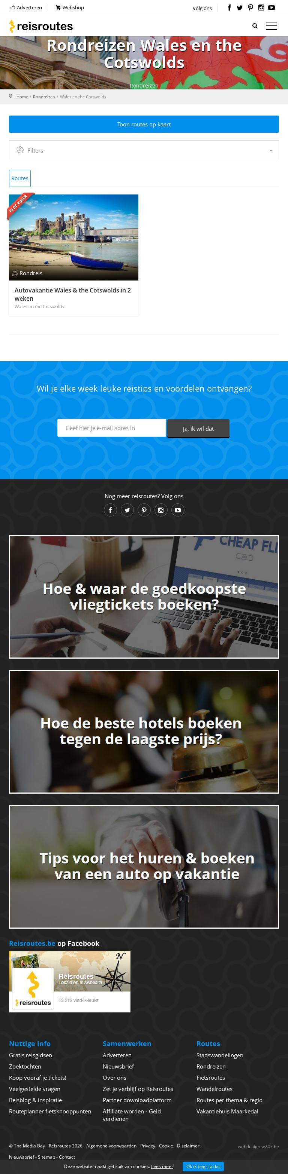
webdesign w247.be (258, 1146)
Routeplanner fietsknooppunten (50, 1111)
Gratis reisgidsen (30, 1055)
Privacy (147, 1146)
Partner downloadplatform (137, 1100)
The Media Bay (29, 1146)
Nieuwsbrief (118, 1066)
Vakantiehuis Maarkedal (227, 1111)
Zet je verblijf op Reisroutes (138, 1088)
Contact (67, 1157)
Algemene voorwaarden (111, 1146)
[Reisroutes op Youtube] (271, 8)
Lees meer (162, 1166)
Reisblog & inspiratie (35, 1100)
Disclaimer (188, 1146)
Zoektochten (25, 1066)
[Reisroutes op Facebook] (229, 8)
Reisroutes (41, 26)
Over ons (114, 1077)
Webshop (73, 7)
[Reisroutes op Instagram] (261, 8)
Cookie (166, 1146)
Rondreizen (44, 96)
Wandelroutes (214, 1088)
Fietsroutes (210, 1077)
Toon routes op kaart (144, 124)
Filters (35, 150)
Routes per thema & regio (229, 1100)
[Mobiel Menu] (271, 27)
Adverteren (29, 7)
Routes (19, 178)
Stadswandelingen (219, 1055)
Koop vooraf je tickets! (37, 1077)
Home (22, 96)
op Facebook (54, 943)
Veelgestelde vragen (34, 1088)
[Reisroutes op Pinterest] (250, 8)
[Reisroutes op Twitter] (239, 8)
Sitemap (46, 1157)
